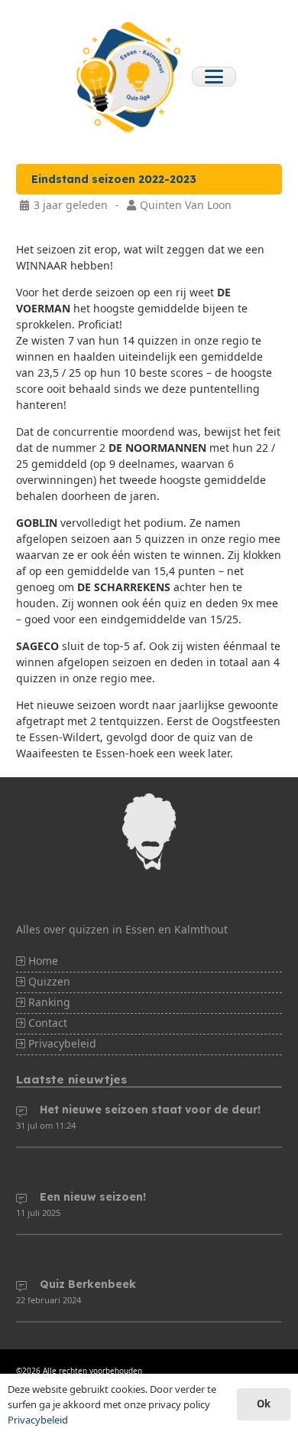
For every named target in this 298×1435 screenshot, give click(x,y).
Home (41, 960)
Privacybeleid (60, 1043)
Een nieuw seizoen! (93, 1197)
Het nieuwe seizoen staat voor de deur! (150, 1109)
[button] (214, 76)
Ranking (47, 1002)
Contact (46, 1022)
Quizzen (47, 981)
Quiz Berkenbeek (88, 1284)
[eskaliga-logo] (127, 76)
